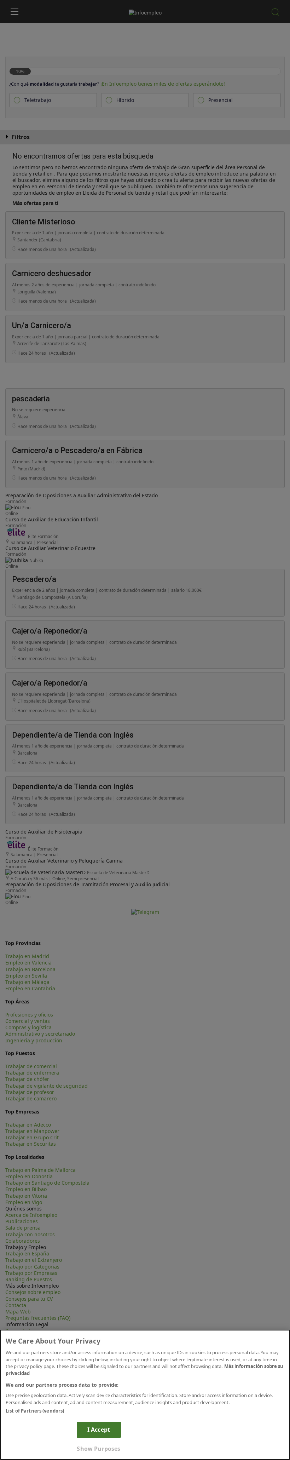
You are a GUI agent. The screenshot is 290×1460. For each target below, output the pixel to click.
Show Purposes (98, 1449)
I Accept (98, 1429)
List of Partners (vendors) (35, 1411)
